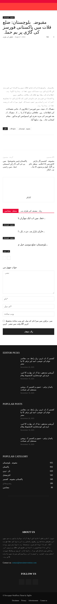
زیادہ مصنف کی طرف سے (31, 211)
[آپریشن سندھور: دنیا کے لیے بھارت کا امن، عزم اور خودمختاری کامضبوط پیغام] (10, 376)
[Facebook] (14, 47)
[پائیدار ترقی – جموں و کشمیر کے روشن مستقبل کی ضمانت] (10, 391)
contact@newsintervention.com (24, 563)
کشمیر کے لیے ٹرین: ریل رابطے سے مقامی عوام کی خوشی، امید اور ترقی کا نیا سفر (37, 361)
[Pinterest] (27, 47)
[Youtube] (35, 582)
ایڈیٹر (11, 37)
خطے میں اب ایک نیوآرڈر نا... (31, 218)
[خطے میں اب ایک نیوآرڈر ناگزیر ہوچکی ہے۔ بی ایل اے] (10, 221)
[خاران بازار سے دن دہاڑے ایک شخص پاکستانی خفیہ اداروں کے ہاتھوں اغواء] (10, 234)
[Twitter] (20, 47)
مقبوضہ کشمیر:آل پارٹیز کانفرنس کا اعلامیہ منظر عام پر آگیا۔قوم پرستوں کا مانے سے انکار (41, 165)
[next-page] (9, 258)
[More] (40, 47)
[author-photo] (28, 193)
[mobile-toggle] (4, 6)
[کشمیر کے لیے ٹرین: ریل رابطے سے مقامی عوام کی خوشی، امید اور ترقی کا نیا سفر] (10, 362)
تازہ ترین (6, 251)
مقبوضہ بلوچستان (9, 17)
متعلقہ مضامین (10, 211)
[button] (53, 6)
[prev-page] (4, 258)
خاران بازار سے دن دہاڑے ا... (31, 231)
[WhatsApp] (33, 47)
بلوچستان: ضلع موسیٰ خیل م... (33, 244)
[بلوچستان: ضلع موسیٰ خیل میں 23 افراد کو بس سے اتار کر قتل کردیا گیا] (10, 248)
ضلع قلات (13, 128)
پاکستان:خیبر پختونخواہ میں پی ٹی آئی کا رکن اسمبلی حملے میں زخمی (15, 164)
